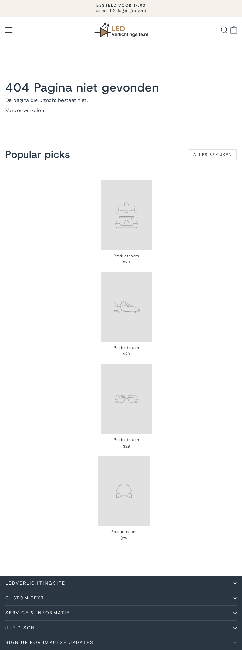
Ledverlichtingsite (35, 583)
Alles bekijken (212, 155)
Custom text (24, 598)
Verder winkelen (24, 110)
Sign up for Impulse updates (49, 643)
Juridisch (20, 628)
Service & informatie (37, 613)
